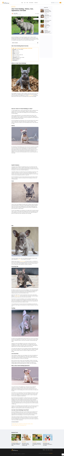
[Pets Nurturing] (5, 3)
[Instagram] (51, 450)
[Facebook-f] (47, 450)
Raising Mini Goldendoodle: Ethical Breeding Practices (47, 31)
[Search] (51, 2)
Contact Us (23, 453)
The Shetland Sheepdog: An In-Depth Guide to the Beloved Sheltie (16, 444)
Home (12, 453)
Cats (24, 2)
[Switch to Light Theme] (60, 2)
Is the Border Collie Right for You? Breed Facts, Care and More (36, 444)
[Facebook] (35, 13)
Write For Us (15, 453)
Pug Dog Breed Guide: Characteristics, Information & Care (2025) (47, 444)
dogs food (19, 259)
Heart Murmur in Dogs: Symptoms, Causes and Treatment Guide (25, 444)
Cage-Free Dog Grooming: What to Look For (47, 16)
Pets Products (31, 2)
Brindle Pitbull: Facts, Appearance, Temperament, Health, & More (22, 423)
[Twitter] (48, 450)
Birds (27, 2)
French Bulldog (30, 95)
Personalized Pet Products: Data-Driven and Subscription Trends (47, 10)
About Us (19, 453)
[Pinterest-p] (50, 450)
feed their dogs (22, 261)
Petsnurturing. (50, 453)
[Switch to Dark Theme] (61, 2)
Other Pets (36, 2)
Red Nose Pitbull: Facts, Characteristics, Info (19, 425)
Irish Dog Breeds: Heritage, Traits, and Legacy (47, 25)
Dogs (22, 2)
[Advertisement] (25, 102)
